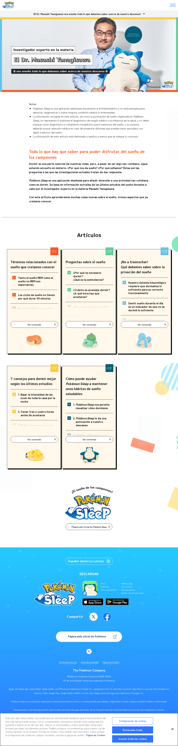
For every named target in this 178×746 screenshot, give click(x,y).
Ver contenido (34, 324)
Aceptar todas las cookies (132, 738)
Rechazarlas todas (133, 730)
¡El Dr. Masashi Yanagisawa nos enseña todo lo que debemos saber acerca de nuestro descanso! (87, 14)
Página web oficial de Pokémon (87, 636)
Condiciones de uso (68, 661)
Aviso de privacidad (90, 661)
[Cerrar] (172, 729)
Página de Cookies (111, 661)
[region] (89, 729)
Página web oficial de (89, 526)
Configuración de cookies (132, 721)
